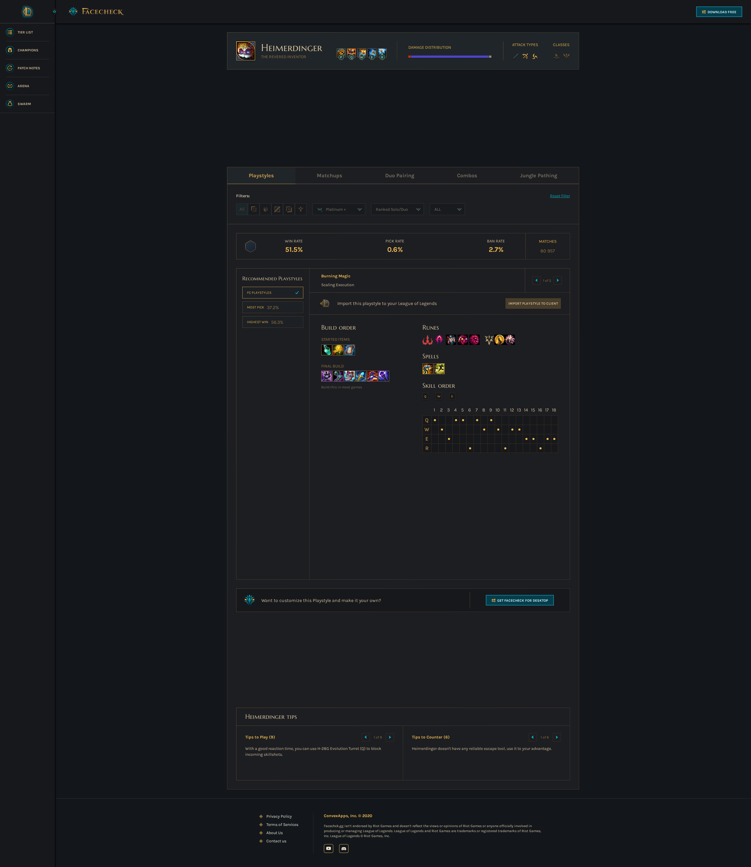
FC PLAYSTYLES (259, 293)
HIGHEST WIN (265, 322)
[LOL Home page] (27, 11)
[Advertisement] (403, 115)
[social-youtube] (328, 848)
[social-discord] (344, 848)
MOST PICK (263, 307)
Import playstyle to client (533, 303)
